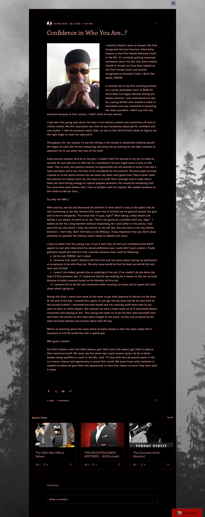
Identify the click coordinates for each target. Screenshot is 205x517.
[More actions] (156, 23)
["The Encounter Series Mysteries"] (151, 435)
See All (170, 417)
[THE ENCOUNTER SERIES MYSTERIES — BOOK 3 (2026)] (102, 435)
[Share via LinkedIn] (63, 391)
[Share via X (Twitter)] (55, 391)
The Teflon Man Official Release (50, 454)
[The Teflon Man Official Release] (53, 435)
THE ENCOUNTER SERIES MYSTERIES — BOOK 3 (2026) (101, 454)
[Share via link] (70, 391)
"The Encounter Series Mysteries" (146, 454)
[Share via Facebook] (48, 391)
